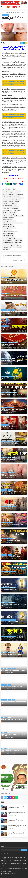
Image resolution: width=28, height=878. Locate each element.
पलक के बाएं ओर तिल (17, 247)
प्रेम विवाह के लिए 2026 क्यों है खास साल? (9, 426)
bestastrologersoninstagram (8, 236)
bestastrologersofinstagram (8, 233)
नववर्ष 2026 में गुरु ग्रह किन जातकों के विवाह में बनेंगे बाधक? (12, 524)
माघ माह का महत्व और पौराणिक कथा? (8, 508)
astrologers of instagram (8, 201)
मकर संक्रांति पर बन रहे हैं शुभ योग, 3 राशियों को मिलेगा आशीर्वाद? (13, 491)
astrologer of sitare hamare (8, 198)
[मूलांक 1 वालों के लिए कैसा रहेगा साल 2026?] (14, 585)
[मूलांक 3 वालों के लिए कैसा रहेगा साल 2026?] (14, 569)
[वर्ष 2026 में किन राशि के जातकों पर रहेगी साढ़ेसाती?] (14, 536)
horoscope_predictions (7, 238)
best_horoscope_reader (7, 219)
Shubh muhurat (8, 392)
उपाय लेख (13, 309)
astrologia (17, 201)
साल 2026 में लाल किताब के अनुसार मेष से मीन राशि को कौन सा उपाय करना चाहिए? (13, 345)
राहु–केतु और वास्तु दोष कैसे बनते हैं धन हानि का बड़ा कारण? (11, 654)
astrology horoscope (13, 203)
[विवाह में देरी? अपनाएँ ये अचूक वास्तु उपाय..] (14, 796)
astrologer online (19, 198)
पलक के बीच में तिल (6, 249)
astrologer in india (19, 194)
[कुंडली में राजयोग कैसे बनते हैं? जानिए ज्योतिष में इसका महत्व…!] (14, 715)
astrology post (15, 206)
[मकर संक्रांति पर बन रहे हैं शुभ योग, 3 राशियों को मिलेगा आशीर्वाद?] (14, 488)
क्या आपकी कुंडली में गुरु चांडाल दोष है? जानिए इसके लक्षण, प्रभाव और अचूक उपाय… (13, 702)
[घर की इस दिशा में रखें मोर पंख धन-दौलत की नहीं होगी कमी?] (14, 764)
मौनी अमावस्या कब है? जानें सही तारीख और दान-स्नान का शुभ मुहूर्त (13, 394)
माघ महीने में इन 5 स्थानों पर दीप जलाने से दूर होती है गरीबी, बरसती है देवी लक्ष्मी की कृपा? (13, 410)
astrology (5, 203)
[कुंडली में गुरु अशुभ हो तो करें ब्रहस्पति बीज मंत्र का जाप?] (14, 683)
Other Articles (5, 277)
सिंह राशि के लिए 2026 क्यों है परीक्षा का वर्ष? (9, 378)
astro (14, 189)
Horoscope (10, 342)
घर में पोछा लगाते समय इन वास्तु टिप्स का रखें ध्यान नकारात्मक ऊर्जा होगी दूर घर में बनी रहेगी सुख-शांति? (14, 312)
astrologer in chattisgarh (14, 192)
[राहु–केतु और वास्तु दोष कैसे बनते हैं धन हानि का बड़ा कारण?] (14, 650)
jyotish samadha (17, 238)
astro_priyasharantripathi (8, 191)
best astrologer (13, 212)
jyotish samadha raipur (7, 240)
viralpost (12, 245)
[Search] (26, 7)
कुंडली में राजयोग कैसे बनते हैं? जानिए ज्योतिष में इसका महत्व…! (12, 719)
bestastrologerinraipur (7, 224)
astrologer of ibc (16, 196)
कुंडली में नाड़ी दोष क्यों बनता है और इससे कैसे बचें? (10, 816)
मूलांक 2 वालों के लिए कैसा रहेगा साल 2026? (9, 621)
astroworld (5, 212)
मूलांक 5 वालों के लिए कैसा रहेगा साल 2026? (9, 638)
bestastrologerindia (7, 222)
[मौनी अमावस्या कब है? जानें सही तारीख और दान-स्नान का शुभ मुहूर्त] (14, 390)
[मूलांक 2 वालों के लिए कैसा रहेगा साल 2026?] (14, 618)
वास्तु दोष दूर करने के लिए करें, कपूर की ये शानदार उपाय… (14, 178)
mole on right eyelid (7, 244)
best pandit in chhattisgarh (8, 217)
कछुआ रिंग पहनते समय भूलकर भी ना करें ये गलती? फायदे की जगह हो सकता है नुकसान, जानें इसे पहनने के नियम (13, 475)
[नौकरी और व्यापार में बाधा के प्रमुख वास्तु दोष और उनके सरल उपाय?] (14, 439)
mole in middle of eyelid (8, 242)
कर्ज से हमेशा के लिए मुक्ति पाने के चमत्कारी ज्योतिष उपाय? (11, 833)
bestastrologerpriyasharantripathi (10, 231)
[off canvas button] (1, 7)
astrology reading (6, 208)
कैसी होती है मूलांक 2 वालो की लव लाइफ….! (9, 784)
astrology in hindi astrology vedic (9, 205)
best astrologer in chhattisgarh (9, 214)
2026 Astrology (5, 376)
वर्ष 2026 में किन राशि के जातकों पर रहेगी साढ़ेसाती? (10, 540)
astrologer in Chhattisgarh (8, 194)
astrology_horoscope (7, 210)
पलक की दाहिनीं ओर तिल (7, 247)
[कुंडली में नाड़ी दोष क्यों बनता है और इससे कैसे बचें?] (14, 813)
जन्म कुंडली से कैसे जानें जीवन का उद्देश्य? (8, 459)
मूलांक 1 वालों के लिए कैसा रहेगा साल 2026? (9, 589)
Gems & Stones (11, 472)
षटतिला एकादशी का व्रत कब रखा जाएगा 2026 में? (10, 556)
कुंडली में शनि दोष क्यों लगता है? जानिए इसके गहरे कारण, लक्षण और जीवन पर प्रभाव (13, 735)
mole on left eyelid (18, 242)
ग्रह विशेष (13, 358)
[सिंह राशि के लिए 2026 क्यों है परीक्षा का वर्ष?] (14, 374)
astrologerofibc (6, 199)
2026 (3, 392)
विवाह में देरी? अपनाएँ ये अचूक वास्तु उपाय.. (8, 800)
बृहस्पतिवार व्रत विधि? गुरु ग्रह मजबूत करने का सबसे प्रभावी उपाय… (13, 670)
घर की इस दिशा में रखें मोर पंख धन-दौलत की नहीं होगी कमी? (11, 768)
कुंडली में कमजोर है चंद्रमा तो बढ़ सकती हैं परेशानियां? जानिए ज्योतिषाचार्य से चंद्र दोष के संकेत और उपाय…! (12, 361)
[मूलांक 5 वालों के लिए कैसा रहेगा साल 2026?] (14, 634)
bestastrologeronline (7, 229)
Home (9, 766)
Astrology (4, 309)
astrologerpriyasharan (15, 199)
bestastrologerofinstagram (8, 226)
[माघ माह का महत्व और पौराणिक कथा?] (14, 504)
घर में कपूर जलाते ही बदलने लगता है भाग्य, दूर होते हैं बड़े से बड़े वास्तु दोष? (13, 848)
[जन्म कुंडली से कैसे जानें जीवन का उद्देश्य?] (14, 455)
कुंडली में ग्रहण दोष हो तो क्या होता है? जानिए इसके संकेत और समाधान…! (12, 751)
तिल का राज (19, 245)
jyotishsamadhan (18, 240)
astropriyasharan (17, 210)
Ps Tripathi (5, 282)
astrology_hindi (15, 208)
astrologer (5, 192)
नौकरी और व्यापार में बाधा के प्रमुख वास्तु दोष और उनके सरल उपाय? (13, 443)
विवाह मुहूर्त (11, 522)
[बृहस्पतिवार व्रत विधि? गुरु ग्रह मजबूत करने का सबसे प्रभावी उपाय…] (14, 666)
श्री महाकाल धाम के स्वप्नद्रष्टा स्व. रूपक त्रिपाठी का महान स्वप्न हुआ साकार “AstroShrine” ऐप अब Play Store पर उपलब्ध (13, 280)
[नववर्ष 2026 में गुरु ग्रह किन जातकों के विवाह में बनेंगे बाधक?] (14, 520)
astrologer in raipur (7, 196)
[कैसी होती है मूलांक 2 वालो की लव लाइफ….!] (14, 780)
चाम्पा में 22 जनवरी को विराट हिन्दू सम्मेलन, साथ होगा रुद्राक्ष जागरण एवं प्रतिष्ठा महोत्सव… (14, 296)
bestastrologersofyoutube (8, 235)
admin (5, 21)
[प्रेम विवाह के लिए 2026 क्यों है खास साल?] (14, 423)
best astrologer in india (7, 215)
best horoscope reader (18, 215)
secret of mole (6, 245)
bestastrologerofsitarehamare (9, 228)
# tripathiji (8, 189)
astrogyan (18, 191)
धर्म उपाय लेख (11, 407)
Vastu (9, 309)
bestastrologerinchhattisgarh (9, 221)
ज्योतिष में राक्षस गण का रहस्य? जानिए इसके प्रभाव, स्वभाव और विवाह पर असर (14, 605)
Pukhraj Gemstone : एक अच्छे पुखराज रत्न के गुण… (14, 181)
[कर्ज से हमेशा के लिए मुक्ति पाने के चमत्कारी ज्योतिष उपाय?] (14, 829)
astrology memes (6, 206)
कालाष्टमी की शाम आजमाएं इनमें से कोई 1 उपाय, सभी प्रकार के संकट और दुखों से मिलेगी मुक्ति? (13, 328)
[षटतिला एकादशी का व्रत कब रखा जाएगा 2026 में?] (14, 553)
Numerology (12, 571)
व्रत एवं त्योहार (14, 392)
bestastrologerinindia (17, 222)
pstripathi (15, 244)
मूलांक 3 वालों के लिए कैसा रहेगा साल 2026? (9, 573)
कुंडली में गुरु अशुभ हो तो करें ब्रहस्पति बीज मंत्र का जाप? (11, 686)
